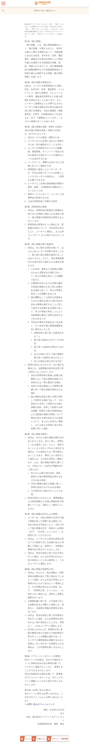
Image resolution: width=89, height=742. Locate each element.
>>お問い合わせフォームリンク (40, 704)
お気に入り (41, 739)
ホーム (28, 739)
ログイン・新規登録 (60, 739)
